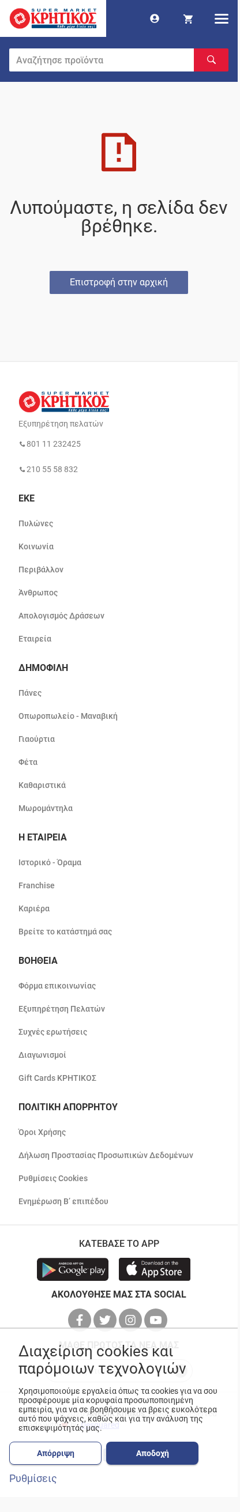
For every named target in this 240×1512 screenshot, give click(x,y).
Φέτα (28, 762)
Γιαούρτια (36, 739)
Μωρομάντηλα (45, 808)
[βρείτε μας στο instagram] (131, 1320)
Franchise (36, 885)
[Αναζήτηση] (211, 59)
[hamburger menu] (221, 18)
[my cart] (188, 18)
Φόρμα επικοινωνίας (57, 985)
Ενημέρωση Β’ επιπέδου (63, 1201)
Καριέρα (34, 908)
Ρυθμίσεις (33, 1478)
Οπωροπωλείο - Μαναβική (68, 716)
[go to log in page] (154, 18)
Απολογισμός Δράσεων (61, 615)
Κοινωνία (36, 546)
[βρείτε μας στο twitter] (106, 1320)
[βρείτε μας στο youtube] (157, 1320)
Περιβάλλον (40, 569)
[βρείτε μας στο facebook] (80, 1320)
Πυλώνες (35, 523)
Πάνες (30, 692)
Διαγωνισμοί (42, 1054)
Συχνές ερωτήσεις (52, 1031)
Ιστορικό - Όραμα (49, 862)
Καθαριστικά (42, 785)
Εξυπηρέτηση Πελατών (61, 1008)
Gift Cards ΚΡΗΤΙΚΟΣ (57, 1078)
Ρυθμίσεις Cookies (53, 1178)
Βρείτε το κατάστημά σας (65, 931)
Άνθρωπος (38, 592)
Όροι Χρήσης (42, 1132)
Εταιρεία (34, 638)
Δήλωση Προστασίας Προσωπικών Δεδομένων (105, 1155)
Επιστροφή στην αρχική (119, 282)
